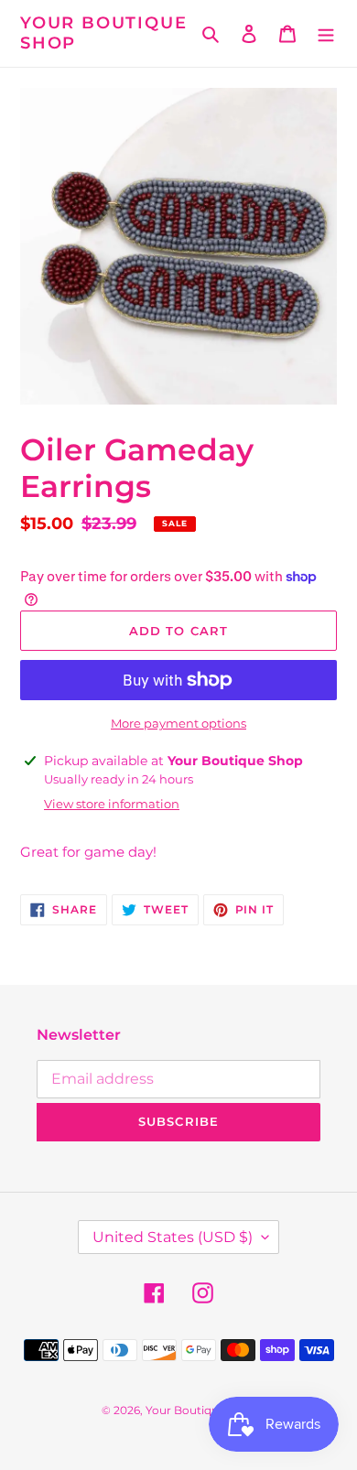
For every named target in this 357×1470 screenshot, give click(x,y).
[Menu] (326, 33)
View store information (111, 803)
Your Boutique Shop (103, 33)
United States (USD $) (172, 1237)
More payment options (178, 723)
